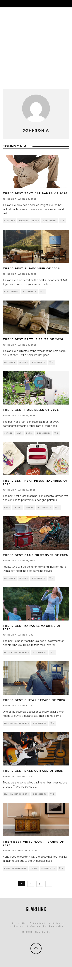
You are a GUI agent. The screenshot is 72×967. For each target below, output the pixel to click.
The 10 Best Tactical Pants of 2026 (35, 193)
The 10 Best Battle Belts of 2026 (33, 339)
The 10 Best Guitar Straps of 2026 (34, 700)
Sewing (29, 507)
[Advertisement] (36, 45)
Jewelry (23, 221)
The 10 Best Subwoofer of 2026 (31, 268)
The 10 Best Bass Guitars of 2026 (33, 771)
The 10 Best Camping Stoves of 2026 (35, 555)
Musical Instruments (16, 652)
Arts (7, 507)
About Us (19, 923)
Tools (33, 868)
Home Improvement (15, 868)
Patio (29, 433)
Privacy (58, 923)
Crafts (18, 507)
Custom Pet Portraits (46, 926)
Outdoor (9, 362)
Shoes (35, 221)
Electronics (11, 292)
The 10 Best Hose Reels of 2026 (31, 410)
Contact (39, 923)
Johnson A (9, 199)
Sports (23, 362)
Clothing (9, 221)
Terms (18, 926)
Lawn (19, 433)
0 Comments (50, 221)
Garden (8, 433)
